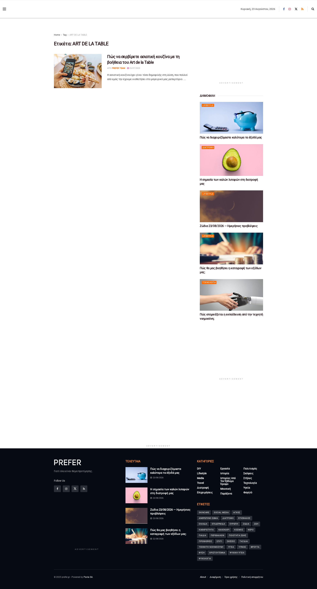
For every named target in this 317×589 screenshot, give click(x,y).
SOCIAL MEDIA (221, 512)
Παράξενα (226, 493)
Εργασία (225, 468)
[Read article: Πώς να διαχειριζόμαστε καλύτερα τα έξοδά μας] (231, 118)
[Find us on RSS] (302, 9)
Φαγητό (247, 492)
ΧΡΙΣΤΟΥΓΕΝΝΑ (217, 553)
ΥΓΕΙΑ (231, 547)
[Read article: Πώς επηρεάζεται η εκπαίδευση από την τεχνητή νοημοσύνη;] (231, 295)
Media (200, 478)
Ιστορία (224, 473)
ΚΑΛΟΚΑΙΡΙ (224, 530)
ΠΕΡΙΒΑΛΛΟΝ (217, 535)
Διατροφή (208, 147)
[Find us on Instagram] (289, 9)
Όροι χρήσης (231, 577)
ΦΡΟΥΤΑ (255, 547)
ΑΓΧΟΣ (236, 512)
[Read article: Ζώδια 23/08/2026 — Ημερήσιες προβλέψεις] (231, 206)
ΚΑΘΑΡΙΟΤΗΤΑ (206, 530)
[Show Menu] (4, 9)
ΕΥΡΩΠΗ (234, 524)
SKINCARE (204, 512)
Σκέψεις (248, 473)
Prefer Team (118, 68)
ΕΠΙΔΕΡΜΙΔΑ (218, 524)
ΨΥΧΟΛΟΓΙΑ (205, 558)
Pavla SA (88, 577)
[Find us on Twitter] (296, 9)
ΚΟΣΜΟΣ (238, 530)
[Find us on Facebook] (284, 9)
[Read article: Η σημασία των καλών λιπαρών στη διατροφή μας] (231, 160)
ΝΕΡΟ (251, 530)
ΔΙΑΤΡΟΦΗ (228, 518)
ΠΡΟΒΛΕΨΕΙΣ (205, 541)
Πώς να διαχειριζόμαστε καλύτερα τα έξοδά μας (231, 137)
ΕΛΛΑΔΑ (203, 524)
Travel (200, 482)
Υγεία (246, 487)
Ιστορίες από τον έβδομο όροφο (228, 481)
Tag (65, 35)
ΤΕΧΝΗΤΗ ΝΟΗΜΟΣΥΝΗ (211, 547)
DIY (199, 468)
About (203, 577)
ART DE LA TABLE (78, 35)
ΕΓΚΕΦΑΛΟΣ (244, 518)
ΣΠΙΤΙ (219, 541)
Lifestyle (208, 105)
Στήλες (247, 478)
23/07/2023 (134, 68)
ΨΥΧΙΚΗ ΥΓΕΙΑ (237, 553)
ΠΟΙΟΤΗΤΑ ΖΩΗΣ (237, 535)
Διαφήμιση (215, 577)
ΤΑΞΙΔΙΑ (244, 541)
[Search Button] (312, 9)
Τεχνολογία (209, 282)
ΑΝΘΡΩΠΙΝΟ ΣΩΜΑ (208, 518)
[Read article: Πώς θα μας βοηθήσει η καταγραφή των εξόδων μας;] (231, 248)
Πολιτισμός (250, 468)
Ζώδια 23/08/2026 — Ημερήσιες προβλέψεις (229, 226)
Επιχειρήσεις (205, 492)
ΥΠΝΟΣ (242, 547)
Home (57, 35)
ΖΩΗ (256, 524)
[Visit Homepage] (29, 9)
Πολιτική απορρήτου (252, 577)
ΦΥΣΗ (202, 553)
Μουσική (225, 488)
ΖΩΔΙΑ (246, 524)
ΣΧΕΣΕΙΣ (231, 541)
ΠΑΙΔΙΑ (202, 535)
